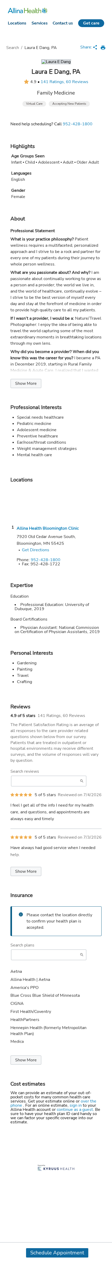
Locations (17, 23)
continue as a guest (75, 1109)
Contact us (63, 23)
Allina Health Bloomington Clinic (48, 528)
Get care (91, 23)
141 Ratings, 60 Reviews (64, 82)
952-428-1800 (77, 124)
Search (12, 48)
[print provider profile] (103, 48)
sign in (76, 1105)
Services (40, 23)
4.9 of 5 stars (22, 716)
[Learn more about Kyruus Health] (56, 1168)
